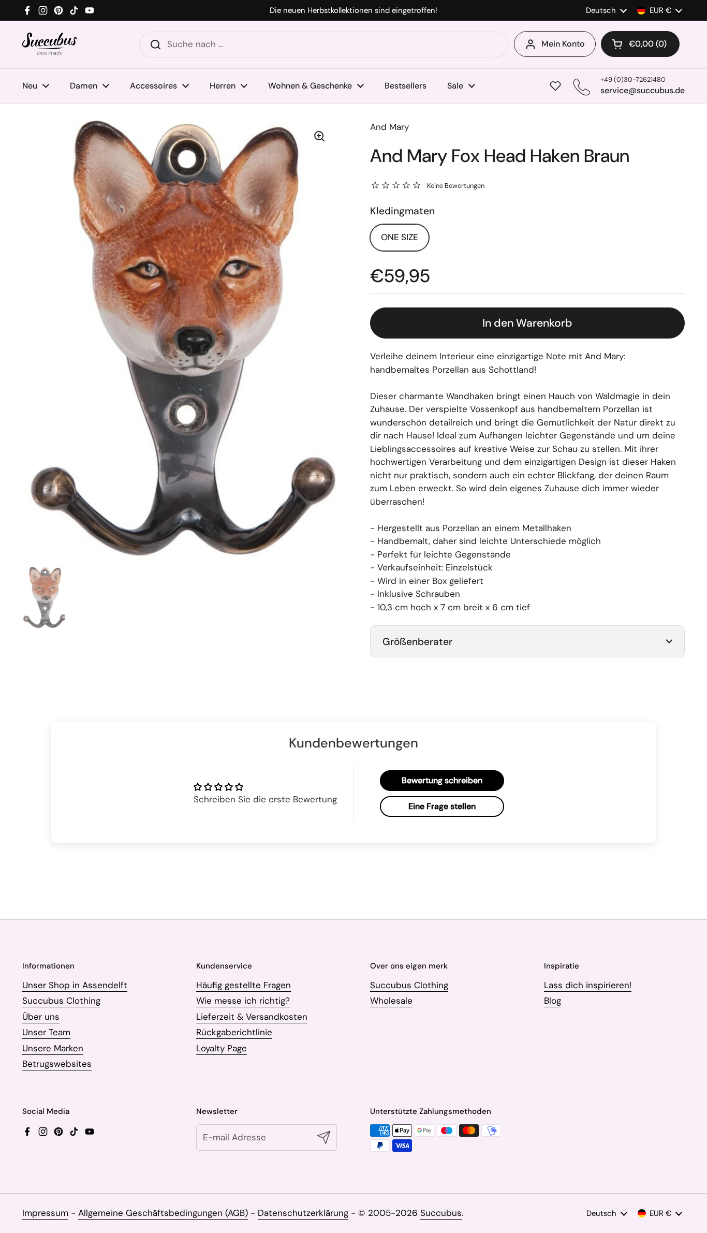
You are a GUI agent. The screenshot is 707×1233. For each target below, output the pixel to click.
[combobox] (323, 44)
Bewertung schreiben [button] (442, 780)
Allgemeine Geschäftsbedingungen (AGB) (163, 1213)
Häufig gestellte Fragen (243, 985)
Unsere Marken (52, 1048)
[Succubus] (49, 44)
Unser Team (46, 1032)
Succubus (441, 1213)
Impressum (45, 1213)
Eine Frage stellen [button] (442, 806)
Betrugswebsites (57, 1063)
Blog (552, 1000)
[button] (640, 44)
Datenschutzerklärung (303, 1213)
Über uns (41, 1016)
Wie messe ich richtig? (243, 1000)
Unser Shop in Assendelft (74, 985)
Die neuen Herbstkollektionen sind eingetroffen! (353, 10)
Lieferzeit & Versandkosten (251, 1016)
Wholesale (391, 1000)
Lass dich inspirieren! (587, 985)
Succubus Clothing (61, 1000)
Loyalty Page (221, 1048)
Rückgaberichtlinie (234, 1032)
